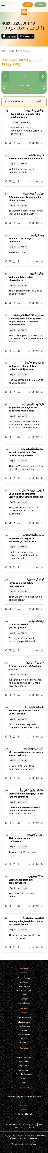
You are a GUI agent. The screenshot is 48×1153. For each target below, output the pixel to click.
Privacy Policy (17, 1144)
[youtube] (26, 1114)
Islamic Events (24, 1022)
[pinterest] (22, 1114)
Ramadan (24, 999)
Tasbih (24, 1030)
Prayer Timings (24, 978)
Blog (24, 1082)
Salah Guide (24, 1062)
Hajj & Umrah (24, 1066)
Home (4, 51)
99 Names (24, 1043)
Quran (11, 51)
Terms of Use (30, 1144)
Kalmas (24, 1039)
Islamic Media (24, 1034)
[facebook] (15, 1114)
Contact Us (29, 1127)
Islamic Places (24, 1003)
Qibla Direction (24, 986)
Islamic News (24, 1070)
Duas (24, 995)
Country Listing (29, 1124)
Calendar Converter (24, 1074)
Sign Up (40, 4)
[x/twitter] (31, 1114)
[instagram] (19, 1114)
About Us (18, 1127)
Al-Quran (24, 982)
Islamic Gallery (24, 1026)
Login (27, 4)
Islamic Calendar (24, 1018)
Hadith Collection (24, 991)
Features (17, 1124)
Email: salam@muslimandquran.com (24, 1097)
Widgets (24, 1078)
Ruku (18, 51)
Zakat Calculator (24, 1057)
